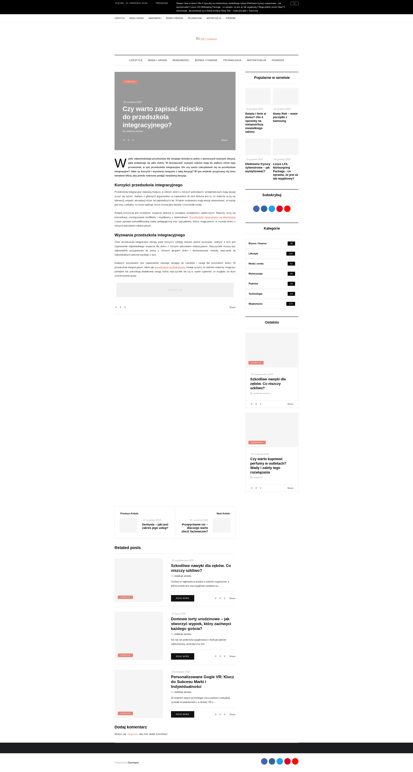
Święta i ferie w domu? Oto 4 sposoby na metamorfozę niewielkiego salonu (211, 3)
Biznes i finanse (174, 18)
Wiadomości (155, 18)
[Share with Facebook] (98, 281)
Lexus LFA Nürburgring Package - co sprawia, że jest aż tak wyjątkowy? (224, 7)
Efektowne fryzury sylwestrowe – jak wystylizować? (257, 167)
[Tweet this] (98, 290)
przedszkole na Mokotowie (170, 267)
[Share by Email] (98, 328)
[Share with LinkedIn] (98, 300)
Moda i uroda (137, 18)
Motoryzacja (214, 18)
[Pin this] (98, 309)
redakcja (257, 477)
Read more (182, 598)
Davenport (133, 762)
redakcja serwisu (134, 131)
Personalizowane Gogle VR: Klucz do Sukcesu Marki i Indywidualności (202, 682)
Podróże (231, 18)
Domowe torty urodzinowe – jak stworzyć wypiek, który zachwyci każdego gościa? (201, 624)
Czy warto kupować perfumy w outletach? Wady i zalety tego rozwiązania (268, 465)
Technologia (195, 18)
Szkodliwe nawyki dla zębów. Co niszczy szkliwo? (268, 383)
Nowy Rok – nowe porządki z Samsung (239, 11)
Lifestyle (120, 18)
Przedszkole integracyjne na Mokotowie (213, 217)
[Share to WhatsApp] (98, 318)
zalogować (132, 734)
